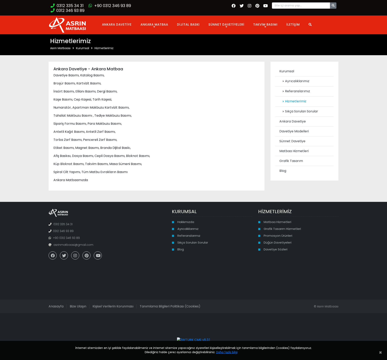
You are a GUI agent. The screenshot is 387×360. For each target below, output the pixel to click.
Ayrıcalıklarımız (297, 81)
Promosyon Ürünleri (278, 235)
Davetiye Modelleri (294, 131)
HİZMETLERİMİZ (275, 211)
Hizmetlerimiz (104, 48)
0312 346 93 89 (70, 10)
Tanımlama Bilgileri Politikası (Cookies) (170, 306)
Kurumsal (82, 48)
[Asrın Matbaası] (67, 24)
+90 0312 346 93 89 (112, 5)
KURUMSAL (184, 211)
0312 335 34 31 (70, 5)
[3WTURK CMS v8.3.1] (193, 339)
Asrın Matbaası (60, 48)
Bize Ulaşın (78, 306)
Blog (282, 170)
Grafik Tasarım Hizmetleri (282, 229)
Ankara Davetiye (292, 121)
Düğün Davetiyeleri (277, 242)
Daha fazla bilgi (226, 352)
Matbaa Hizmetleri (294, 151)
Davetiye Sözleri (275, 249)
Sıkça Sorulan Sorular (301, 111)
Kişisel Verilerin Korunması (113, 306)
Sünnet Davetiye (292, 141)
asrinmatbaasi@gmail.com (73, 245)
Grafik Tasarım (291, 161)
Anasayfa (56, 306)
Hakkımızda (185, 222)
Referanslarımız (297, 91)
